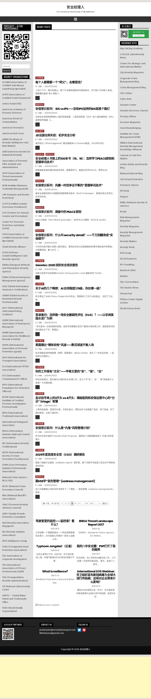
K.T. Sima (38, 86)
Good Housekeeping (130, 128)
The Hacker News (129, 287)
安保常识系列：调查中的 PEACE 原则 (58, 212)
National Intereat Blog (131, 173)
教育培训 (40, 104)
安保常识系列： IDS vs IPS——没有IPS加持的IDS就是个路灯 (72, 109)
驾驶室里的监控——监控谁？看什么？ (55, 523)
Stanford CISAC (128, 270)
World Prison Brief (130, 308)
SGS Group (125, 253)
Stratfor (124, 276)
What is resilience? (55, 571)
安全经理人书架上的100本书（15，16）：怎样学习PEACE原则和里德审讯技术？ (74, 160)
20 (91, 503)
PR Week (124, 191)
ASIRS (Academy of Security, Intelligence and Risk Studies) (15, 142)
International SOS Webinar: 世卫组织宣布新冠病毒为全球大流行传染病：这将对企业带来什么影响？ (96, 576)
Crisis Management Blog (133, 87)
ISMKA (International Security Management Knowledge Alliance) (131, 146)
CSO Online (126, 93)
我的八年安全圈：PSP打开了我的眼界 (96, 548)
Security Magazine (129, 226)
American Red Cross (13, 133)
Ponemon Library (129, 185)
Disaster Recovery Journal (134, 110)
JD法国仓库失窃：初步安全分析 (55, 135)
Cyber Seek (125, 99)
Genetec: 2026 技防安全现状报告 (56, 265)
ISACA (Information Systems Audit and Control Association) (16, 434)
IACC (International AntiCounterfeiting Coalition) (12, 311)
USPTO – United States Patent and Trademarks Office (14, 598)
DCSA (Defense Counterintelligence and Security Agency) (14, 255)
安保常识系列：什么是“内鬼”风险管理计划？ (63, 428)
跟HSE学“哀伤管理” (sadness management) (65, 481)
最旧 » (105, 503)
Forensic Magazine (130, 122)
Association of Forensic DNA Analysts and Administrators (14, 164)
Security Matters (128, 241)
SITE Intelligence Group (14, 541)
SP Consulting (127, 264)
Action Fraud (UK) (11, 103)
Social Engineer (128, 258)
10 (87, 503)
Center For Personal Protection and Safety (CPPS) (13, 225)
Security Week (127, 247)
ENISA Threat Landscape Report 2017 (96, 523)
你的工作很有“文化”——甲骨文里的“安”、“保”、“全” (69, 371)
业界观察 (40, 78)
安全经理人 (75, 7)
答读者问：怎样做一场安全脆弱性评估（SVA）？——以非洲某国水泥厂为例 (74, 316)
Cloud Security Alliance (14, 247)
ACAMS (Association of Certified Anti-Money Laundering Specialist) (14, 85)
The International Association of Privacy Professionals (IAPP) (14, 568)
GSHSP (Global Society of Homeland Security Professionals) (15, 298)
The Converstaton (129, 282)
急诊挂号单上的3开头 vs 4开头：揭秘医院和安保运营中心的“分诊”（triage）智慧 (75, 400)
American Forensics (13, 127)
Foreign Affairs (128, 116)
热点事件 (40, 131)
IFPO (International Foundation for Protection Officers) (15, 388)
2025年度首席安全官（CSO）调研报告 (60, 455)
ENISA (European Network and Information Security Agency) (16, 268)
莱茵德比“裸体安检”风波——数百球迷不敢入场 (64, 345)
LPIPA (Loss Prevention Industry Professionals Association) (14, 468)
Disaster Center (128, 105)
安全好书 (40, 154)
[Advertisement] (76, 54)
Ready (123, 211)
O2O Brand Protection (131, 179)
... (37, 98)
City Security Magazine (132, 72)
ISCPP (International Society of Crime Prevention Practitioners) (15, 455)
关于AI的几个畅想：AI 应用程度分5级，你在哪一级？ (68, 288)
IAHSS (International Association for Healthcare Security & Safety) (16, 335)
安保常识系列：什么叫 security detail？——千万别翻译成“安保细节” (74, 237)
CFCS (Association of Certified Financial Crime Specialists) (15, 237)
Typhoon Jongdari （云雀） (55, 546)
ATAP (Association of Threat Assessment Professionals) (13, 176)
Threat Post (126, 293)
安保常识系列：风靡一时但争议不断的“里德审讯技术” (69, 185)
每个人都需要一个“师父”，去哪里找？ (59, 82)
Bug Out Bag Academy (131, 48)
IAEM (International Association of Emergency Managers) (16, 323)
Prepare (124, 197)
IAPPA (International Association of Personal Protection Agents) (14, 348)
